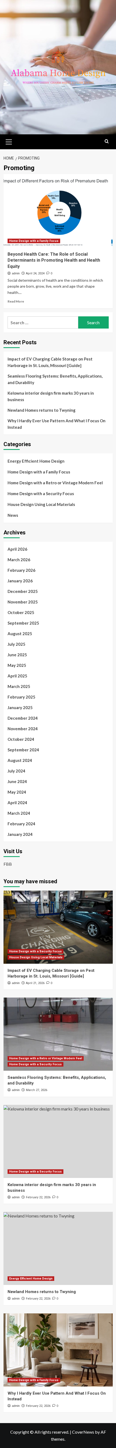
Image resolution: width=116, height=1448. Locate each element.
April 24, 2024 (35, 273)
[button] (9, 141)
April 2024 (17, 802)
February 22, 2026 (38, 1197)
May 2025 (17, 665)
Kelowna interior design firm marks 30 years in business (51, 396)
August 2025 (20, 633)
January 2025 (20, 707)
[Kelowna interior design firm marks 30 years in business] (58, 1141)
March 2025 (19, 686)
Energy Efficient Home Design (36, 461)
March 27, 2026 (36, 1090)
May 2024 (17, 792)
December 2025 (23, 591)
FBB (8, 863)
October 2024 (21, 739)
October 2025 (21, 612)
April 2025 (17, 675)
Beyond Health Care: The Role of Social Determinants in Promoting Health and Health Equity (54, 260)
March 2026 (19, 559)
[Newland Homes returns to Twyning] (58, 1248)
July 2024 (16, 770)
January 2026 (20, 580)
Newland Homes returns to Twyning (42, 410)
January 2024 (20, 834)
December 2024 (23, 718)
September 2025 (23, 623)
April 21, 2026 (35, 983)
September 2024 (23, 749)
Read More (16, 301)
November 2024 (23, 728)
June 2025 (17, 654)
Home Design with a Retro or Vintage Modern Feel (55, 482)
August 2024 (20, 760)
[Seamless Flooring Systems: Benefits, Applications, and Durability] (58, 1034)
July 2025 (16, 644)
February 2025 (21, 696)
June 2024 (17, 781)
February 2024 (21, 823)
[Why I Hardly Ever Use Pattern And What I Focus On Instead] (58, 1350)
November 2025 (23, 601)
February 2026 (21, 570)
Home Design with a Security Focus (41, 493)
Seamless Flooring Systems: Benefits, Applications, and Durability (55, 379)
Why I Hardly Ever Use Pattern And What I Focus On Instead (56, 424)
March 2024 (19, 813)
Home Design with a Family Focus (34, 241)
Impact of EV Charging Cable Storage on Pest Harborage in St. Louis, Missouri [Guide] (50, 362)
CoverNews (83, 1431)
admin (16, 273)
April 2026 (17, 549)
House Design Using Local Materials (41, 504)
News (13, 515)
